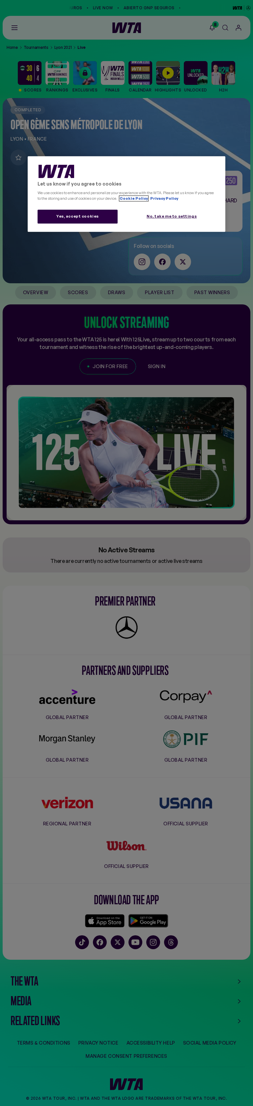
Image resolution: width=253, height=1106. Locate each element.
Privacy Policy (164, 198)
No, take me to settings (172, 216)
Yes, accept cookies (77, 216)
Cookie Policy (134, 198)
